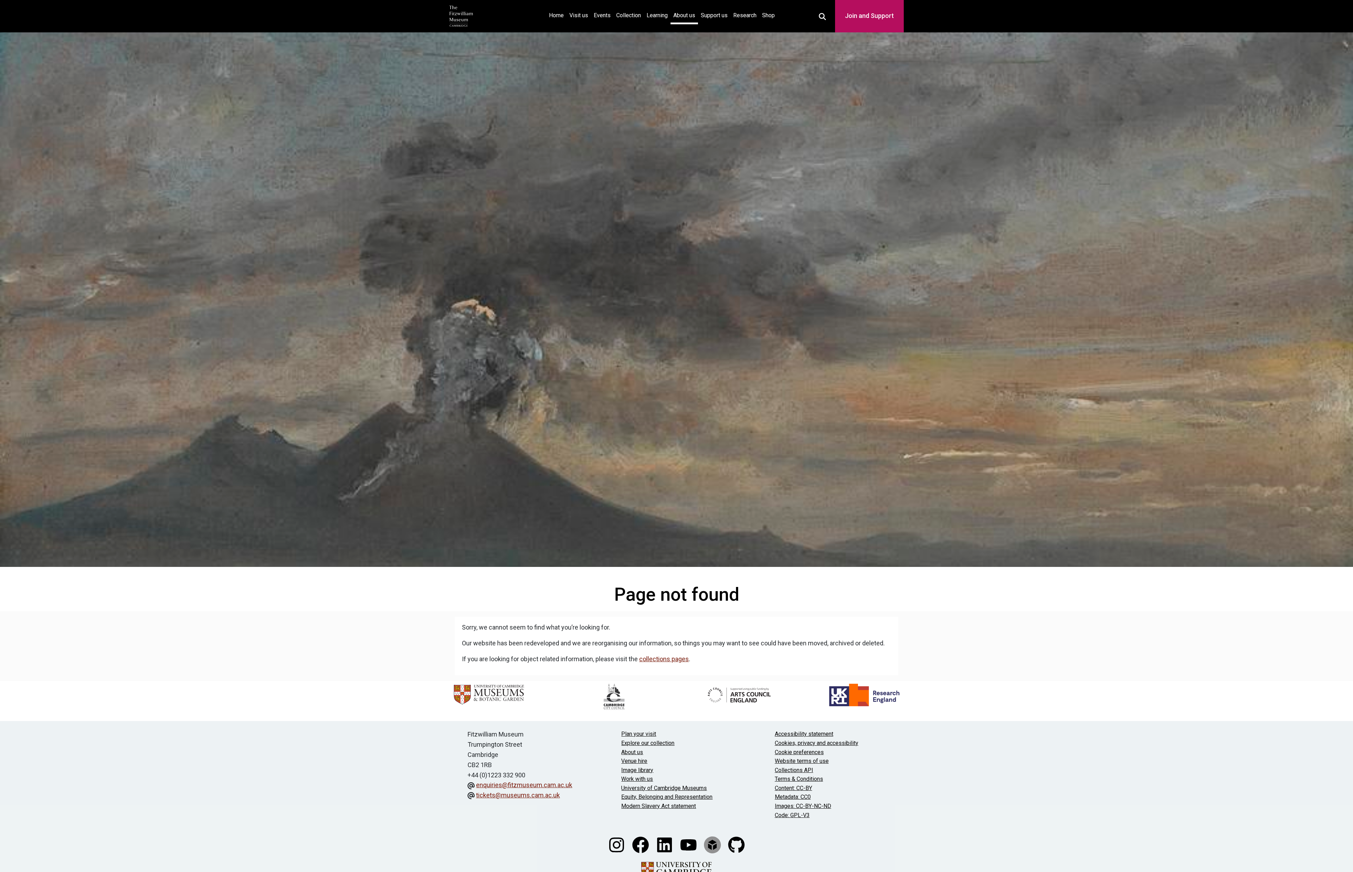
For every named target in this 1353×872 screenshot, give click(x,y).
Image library (637, 770)
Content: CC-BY (793, 788)
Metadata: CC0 (793, 797)
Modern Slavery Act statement (658, 806)
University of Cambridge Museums (664, 788)
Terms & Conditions (799, 779)
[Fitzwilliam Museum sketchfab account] (713, 844)
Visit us (578, 15)
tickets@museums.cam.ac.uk (518, 795)
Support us (714, 15)
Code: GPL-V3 (792, 815)
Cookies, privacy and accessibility (816, 743)
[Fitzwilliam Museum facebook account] (641, 844)
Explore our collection (647, 743)
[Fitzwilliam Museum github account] (736, 844)
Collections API (794, 770)
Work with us (637, 779)
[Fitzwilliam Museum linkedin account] (665, 844)
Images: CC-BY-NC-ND (803, 806)
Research (744, 15)
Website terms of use (802, 761)
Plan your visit (638, 734)
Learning (657, 15)
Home (558, 15)
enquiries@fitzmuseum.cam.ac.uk (524, 785)
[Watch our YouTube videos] (689, 844)
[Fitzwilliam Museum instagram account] (617, 844)
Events (602, 15)
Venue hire (634, 761)
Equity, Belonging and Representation (666, 797)
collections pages (664, 659)
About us (684, 15)
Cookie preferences (799, 752)
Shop (768, 15)
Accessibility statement (804, 734)
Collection (628, 15)
